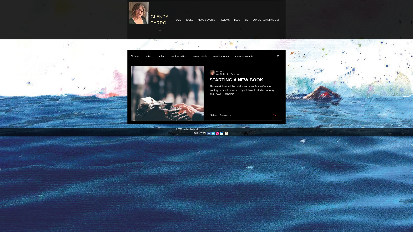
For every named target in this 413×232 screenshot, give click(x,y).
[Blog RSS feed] (246, 134)
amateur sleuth (221, 56)
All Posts (135, 56)
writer (148, 56)
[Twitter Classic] (213, 133)
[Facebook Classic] (209, 133)
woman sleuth (200, 56)
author (161, 56)
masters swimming (244, 56)
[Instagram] (217, 133)
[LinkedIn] (221, 133)
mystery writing (178, 56)
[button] (278, 56)
